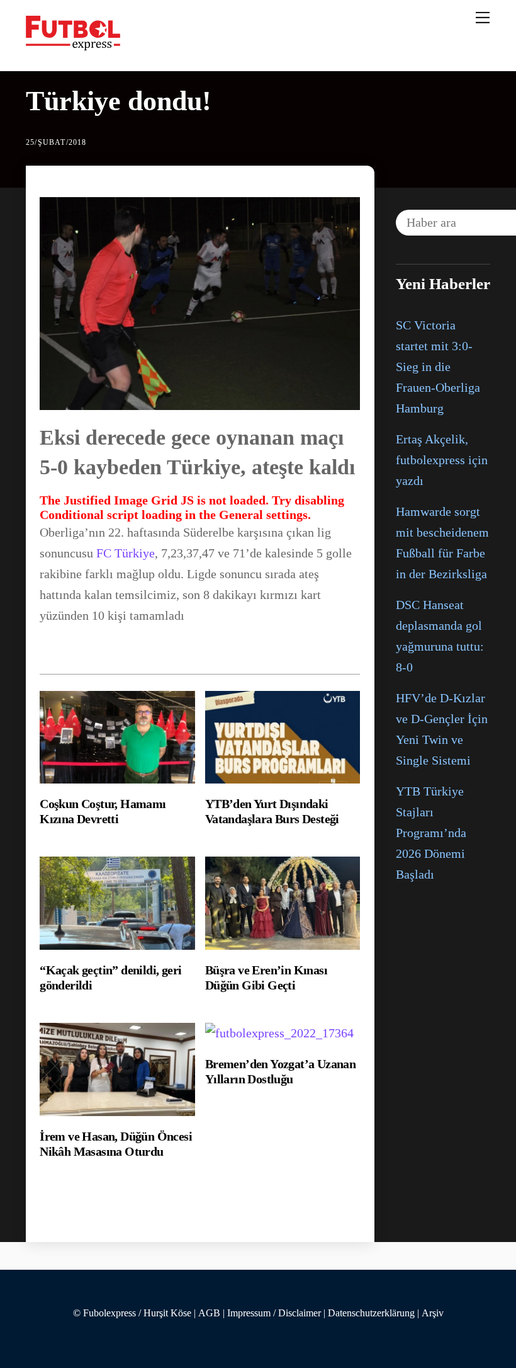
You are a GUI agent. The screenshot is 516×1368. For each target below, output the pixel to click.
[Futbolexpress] (73, 45)
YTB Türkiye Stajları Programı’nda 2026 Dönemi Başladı (431, 832)
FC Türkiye (125, 553)
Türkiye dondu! (118, 101)
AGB (209, 1313)
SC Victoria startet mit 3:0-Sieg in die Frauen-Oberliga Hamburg (438, 366)
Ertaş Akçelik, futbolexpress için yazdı (442, 459)
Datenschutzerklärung (371, 1313)
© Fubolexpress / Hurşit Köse (132, 1313)
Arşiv (433, 1313)
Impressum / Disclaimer (274, 1313)
